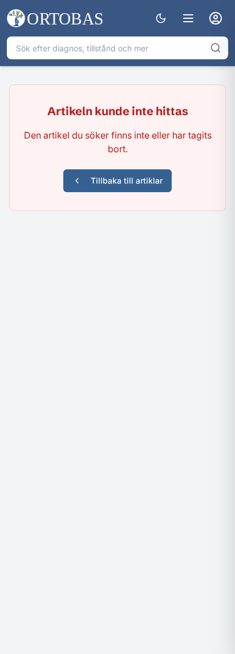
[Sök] (215, 47)
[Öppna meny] (188, 18)
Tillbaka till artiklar (127, 180)
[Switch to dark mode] (160, 18)
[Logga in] (215, 18)
